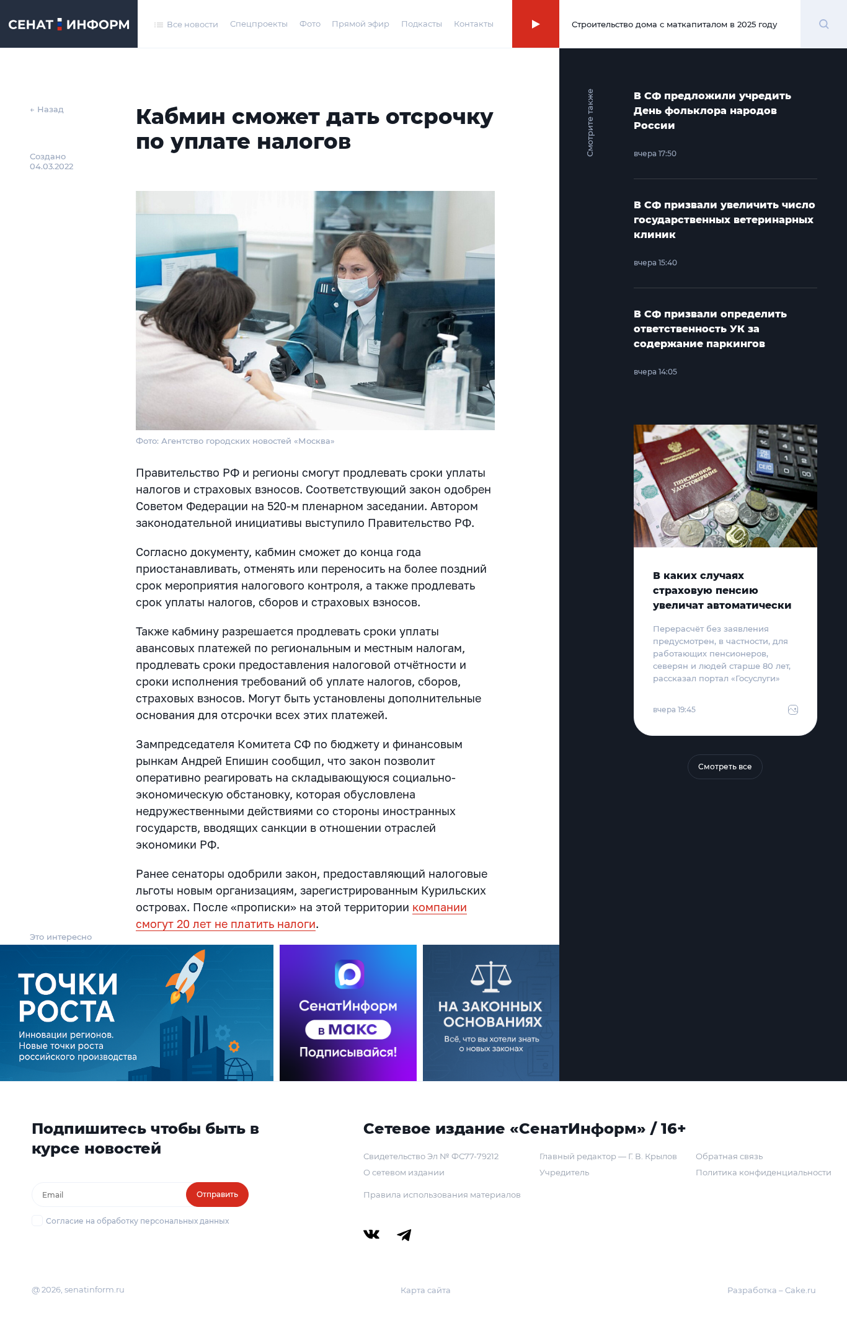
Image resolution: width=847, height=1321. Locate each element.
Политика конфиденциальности (763, 1172)
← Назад (47, 109)
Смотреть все (725, 766)
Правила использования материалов (442, 1195)
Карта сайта (426, 1290)
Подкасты (421, 24)
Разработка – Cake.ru (771, 1290)
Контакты (474, 24)
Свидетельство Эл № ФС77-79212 (431, 1156)
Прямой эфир (360, 24)
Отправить (217, 1194)
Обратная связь (729, 1156)
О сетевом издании (404, 1172)
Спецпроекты (259, 24)
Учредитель (564, 1172)
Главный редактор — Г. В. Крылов (608, 1156)
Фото (310, 24)
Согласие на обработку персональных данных (137, 1221)
